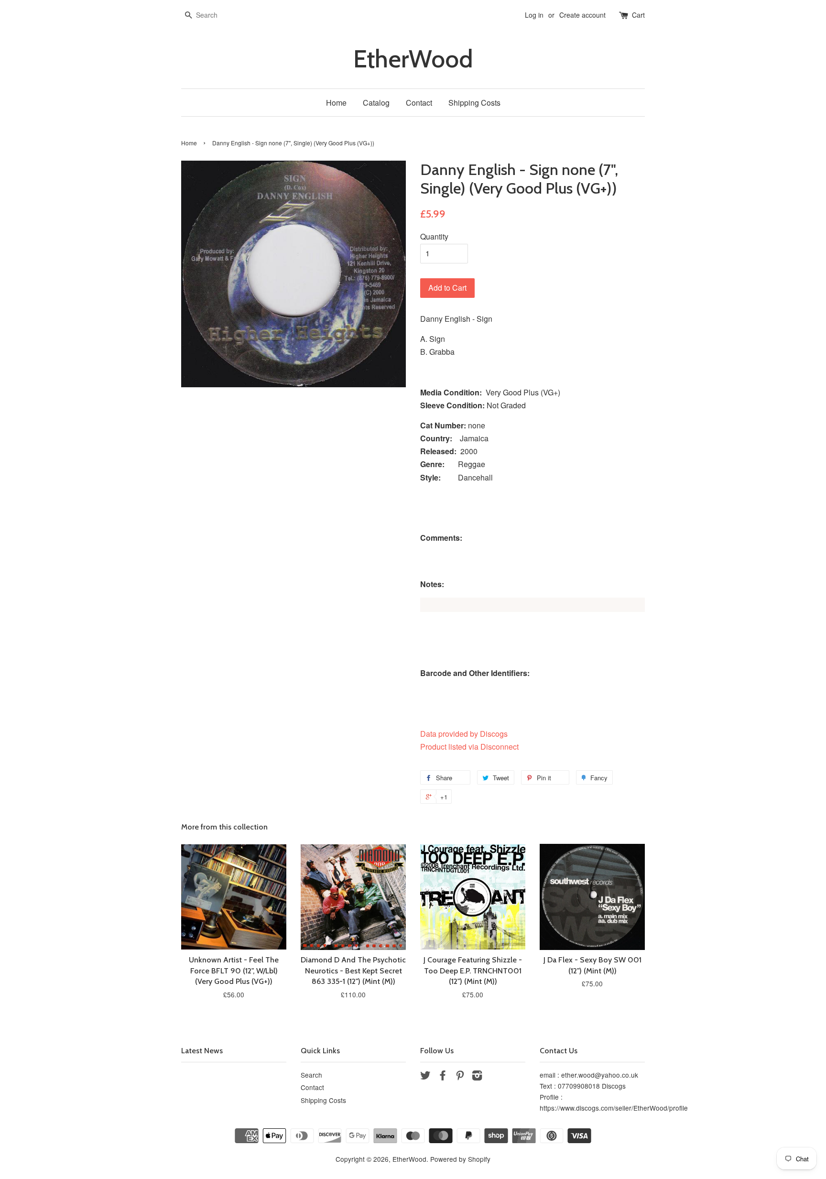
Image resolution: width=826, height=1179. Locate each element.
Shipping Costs (474, 102)
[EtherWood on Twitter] (425, 1076)
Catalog (376, 102)
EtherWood (413, 59)
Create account (582, 15)
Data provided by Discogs (464, 733)
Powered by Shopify (460, 1159)
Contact (419, 102)
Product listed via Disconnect (469, 746)
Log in (534, 15)
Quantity (434, 236)
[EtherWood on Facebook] (442, 1076)
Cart (638, 15)
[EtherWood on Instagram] (477, 1076)
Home (336, 102)
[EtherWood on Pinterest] (460, 1076)
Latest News (202, 1050)
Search (311, 1075)
